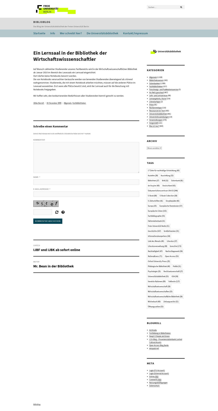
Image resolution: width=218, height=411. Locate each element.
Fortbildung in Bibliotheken (160, 333)
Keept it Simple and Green (159, 336)
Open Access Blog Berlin (159, 345)
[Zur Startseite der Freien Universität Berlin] (54, 9)
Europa (152, 206)
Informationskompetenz (159, 236)
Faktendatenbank (156, 221)
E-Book (152, 195)
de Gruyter (154, 185)
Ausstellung (167, 175)
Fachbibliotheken (79, 103)
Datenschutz (154, 385)
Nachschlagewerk (174, 251)
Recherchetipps (155, 107)
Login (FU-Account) (157, 370)
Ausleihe (153, 175)
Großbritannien (171, 231)
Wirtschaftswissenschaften (160, 291)
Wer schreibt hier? (71, 33)
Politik (177, 266)
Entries (153, 376)
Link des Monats (156, 241)
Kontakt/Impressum (135, 33)
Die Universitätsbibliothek (102, 33)
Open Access (172, 256)
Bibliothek (153, 180)
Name (36, 177)
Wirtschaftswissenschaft (159, 286)
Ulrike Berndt (38, 103)
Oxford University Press (159, 261)
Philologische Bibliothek (159, 266)
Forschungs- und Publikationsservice (163, 89)
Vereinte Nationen (157, 281)
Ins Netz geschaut (156, 92)
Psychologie (154, 271)
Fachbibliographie (156, 216)
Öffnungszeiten (156, 306)
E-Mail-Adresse (41, 189)
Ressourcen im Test (157, 111)
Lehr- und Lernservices (158, 95)
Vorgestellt (153, 123)
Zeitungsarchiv (171, 301)
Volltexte (174, 281)
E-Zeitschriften (155, 201)
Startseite (39, 33)
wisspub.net (154, 348)
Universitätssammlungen (159, 117)
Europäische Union (157, 211)
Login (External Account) (159, 373)
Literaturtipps (154, 101)
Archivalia (153, 330)
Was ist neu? (154, 126)
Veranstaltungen (155, 120)
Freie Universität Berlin (158, 226)
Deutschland (169, 185)
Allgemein (68, 103)
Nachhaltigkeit (155, 251)
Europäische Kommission (170, 206)
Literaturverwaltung (157, 246)
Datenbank (177, 180)
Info (52, 33)
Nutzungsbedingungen (158, 382)
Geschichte (154, 231)
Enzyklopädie (172, 201)
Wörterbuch (154, 301)
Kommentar (39, 140)
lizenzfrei (175, 246)
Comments (155, 379)
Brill (165, 180)
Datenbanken (154, 83)
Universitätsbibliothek (158, 114)
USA (174, 276)
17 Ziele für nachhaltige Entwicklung (164, 170)
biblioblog (41, 22)
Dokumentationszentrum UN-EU (163, 190)
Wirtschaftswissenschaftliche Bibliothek (165, 296)
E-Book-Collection (168, 195)
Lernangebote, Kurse (157, 98)
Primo (151, 104)
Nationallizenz (155, 256)
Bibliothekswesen (156, 80)
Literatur (172, 241)
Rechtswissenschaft (173, 271)
